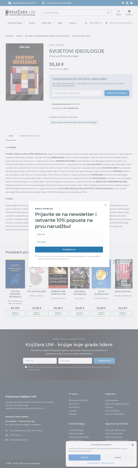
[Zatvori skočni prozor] (106, 205)
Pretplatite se (69, 249)
